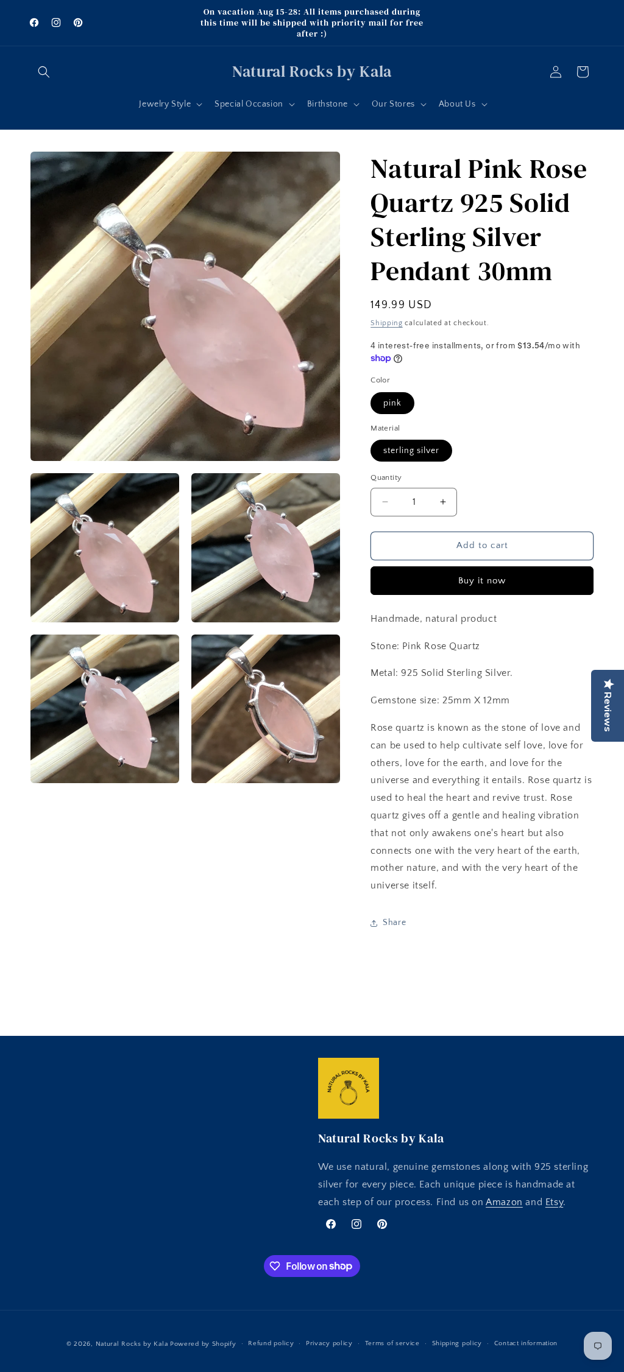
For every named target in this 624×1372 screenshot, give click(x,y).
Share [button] (394, 922)
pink (392, 403)
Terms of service (392, 1343)
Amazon (504, 1202)
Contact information (526, 1343)
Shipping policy (457, 1343)
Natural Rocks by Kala (132, 1344)
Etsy (554, 1202)
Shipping (386, 323)
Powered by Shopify (203, 1344)
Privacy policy (329, 1343)
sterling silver (411, 451)
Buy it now (482, 580)
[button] (43, 71)
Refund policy (271, 1343)
